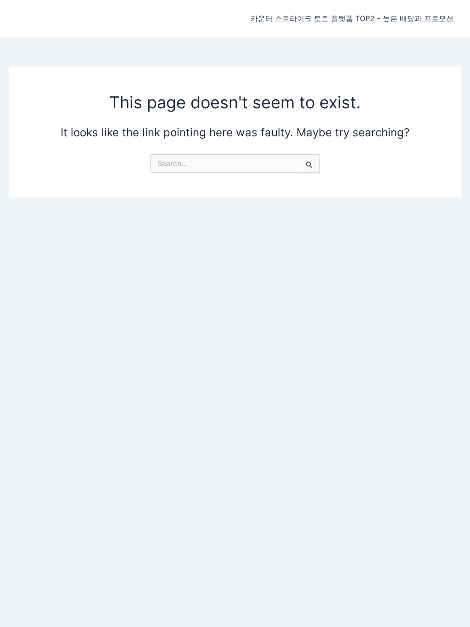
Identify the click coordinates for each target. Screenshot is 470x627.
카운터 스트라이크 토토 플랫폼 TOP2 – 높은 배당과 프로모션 (352, 18)
